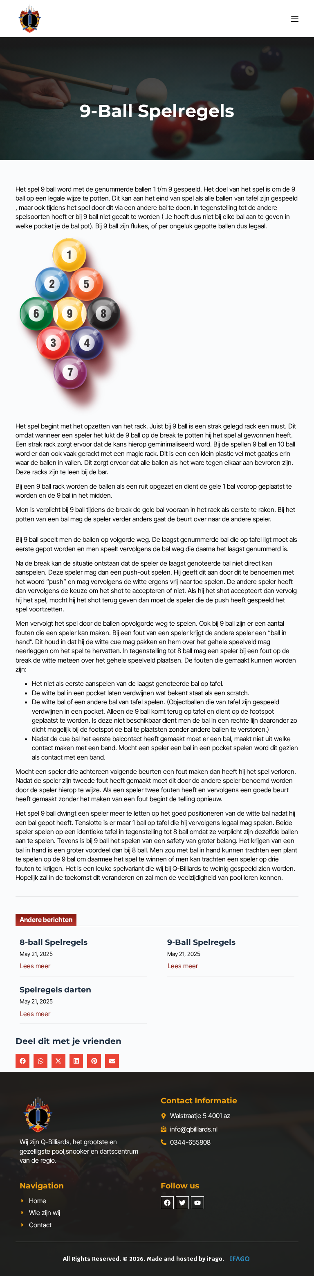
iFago (214, 1258)
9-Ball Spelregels (201, 942)
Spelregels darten (55, 989)
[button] (22, 1061)
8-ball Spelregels (53, 942)
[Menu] (294, 19)
